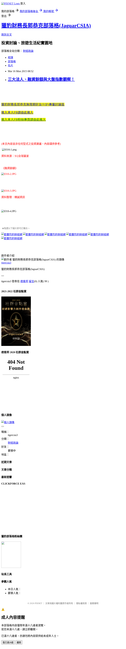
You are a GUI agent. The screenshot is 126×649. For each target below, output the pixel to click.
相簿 (10, 57)
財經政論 (28, 51)
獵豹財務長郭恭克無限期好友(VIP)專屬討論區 (32, 104)
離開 (19, 642)
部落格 (12, 61)
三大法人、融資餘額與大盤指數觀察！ (41, 79)
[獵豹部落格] (11, 567)
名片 (10, 65)
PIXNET (38, 603)
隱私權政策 (81, 603)
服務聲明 (94, 603)
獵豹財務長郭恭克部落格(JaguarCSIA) (46, 25)
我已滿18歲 (8, 642)
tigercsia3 (6, 262)
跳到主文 (6, 34)
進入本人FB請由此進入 (17, 112)
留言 (31, 281)
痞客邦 (24, 281)
